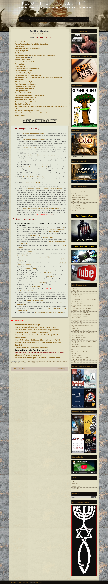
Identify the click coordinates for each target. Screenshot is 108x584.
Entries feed (74, 483)
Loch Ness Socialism (77, 335)
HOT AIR (62, 227)
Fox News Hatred (20, 64)
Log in (73, 481)
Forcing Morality (20, 337)
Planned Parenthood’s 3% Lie (23, 93)
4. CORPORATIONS (77, 294)
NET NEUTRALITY (43, 37)
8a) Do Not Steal (75, 207)
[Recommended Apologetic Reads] (84, 388)
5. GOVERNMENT (76, 296)
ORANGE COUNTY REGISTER (25, 290)
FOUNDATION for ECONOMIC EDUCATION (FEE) (49, 312)
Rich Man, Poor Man (77, 339)
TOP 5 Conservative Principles (80, 357)
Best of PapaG (24, 361)
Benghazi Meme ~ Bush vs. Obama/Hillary (27, 48)
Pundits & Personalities (15, 362)
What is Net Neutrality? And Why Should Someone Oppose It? (42, 208)
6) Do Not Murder (76, 201)
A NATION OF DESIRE (77, 321)
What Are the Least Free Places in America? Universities (32, 113)
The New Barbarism (77, 350)
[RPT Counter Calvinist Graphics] (84, 70)
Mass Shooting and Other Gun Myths (26, 84)
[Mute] (92, 472)
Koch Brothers (19, 80)
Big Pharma (18, 53)
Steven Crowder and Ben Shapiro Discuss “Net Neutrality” (39, 155)
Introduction (74, 190)
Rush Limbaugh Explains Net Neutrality (34, 139)
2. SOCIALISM (75, 290)
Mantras (31, 19)
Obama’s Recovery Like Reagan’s (24, 88)
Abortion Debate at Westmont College (27, 325)
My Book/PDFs (40, 19)
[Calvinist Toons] (84, 107)
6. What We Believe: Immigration (80, 314)
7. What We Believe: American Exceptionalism (79, 316)
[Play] (73, 472)
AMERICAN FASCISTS (77, 323)
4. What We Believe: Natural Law (80, 310)
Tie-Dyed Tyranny (76, 355)
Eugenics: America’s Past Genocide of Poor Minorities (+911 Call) (37, 335)
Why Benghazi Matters (77, 361)
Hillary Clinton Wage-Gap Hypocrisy (25, 73)
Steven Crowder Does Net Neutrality (33, 176)
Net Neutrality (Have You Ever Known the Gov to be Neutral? (42, 188)
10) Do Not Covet (76, 211)
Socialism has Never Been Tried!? (25, 100)
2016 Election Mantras (19, 369)
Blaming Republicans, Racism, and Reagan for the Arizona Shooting (35, 55)
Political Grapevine (63, 361)
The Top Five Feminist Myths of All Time (27, 111)
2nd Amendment (20, 42)
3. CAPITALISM (75, 292)
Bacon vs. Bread (20, 46)
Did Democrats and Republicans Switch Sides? (82, 325)
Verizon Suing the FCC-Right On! (32, 182)
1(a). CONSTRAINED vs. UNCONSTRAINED (83, 300)
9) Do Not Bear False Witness (79, 209)
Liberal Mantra (27, 362)
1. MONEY (74, 288)
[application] (84, 467)
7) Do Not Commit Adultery (79, 203)
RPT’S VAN (85, 19)
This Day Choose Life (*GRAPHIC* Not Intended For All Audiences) (39, 353)
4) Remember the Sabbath (78, 197)
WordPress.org (75, 488)
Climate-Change (62, 369)
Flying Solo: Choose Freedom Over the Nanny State (84, 333)
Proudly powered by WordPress (19, 582)
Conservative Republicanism (32, 361)
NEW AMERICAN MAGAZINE (35, 300)
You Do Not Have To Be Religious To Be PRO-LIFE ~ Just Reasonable (37, 358)
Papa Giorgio (44, 33)
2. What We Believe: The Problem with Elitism (82, 305)
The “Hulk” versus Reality (22, 104)
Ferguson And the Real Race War (80, 330)
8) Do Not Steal (75, 205)
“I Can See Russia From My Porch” (25, 82)
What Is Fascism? (20, 115)
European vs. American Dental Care (25, 62)
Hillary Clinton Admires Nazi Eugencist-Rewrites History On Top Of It (37, 340)
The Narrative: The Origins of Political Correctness (82, 347)
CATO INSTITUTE (48, 237)
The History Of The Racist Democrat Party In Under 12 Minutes (83, 342)
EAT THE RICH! (75, 328)
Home (21, 19)
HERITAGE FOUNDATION (57, 229)
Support (63, 19)
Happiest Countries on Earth (23, 71)
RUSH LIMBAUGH (54, 231)
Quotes (48, 19)
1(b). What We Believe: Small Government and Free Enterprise (82, 302)
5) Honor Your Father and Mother (80, 199)
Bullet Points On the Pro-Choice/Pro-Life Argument (32, 332)
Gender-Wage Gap (20, 66)
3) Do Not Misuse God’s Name (79, 196)
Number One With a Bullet (78, 337)
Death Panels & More (21, 57)
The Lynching (75, 345)
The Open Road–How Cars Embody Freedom (83, 352)
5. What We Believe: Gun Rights (80, 312)
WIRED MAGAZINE (30, 269)
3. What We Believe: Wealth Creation (81, 308)
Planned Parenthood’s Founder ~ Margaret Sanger (29, 95)
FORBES (29, 251)
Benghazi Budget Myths (22, 51)
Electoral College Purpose (23, 60)
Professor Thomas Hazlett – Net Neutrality (35, 167)
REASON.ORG (48, 273)
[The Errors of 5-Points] (84, 43)
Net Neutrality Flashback (43, 165)
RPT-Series (56, 19)
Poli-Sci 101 (36, 362)
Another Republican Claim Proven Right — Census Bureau (32, 44)
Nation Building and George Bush (25, 86)
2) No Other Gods (76, 194)
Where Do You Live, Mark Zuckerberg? (82, 359)
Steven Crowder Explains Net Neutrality (34, 133)
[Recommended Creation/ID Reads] (84, 433)
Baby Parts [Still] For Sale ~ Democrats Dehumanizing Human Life (37, 330)
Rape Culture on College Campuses (25, 97)
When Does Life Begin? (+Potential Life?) (28, 355)
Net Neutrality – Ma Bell (30, 147)
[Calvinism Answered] (84, 173)
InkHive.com (38, 582)
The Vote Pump (75, 354)
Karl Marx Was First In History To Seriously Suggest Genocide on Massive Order (38, 77)
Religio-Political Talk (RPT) (54, 3)
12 (26, 19)
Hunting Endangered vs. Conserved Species (28, 75)
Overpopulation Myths (21, 91)
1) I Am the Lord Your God (78, 192)
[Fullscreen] (94, 472)
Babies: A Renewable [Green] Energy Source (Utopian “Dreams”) (36, 327)
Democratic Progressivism (44, 361)
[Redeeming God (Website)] (84, 144)
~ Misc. (77, 19)
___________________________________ (82, 298)
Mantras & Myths (52, 361)
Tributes (70, 19)
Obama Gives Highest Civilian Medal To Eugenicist (31, 348)
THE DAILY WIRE (35, 235)
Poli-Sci (57, 361)
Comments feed (75, 486)
